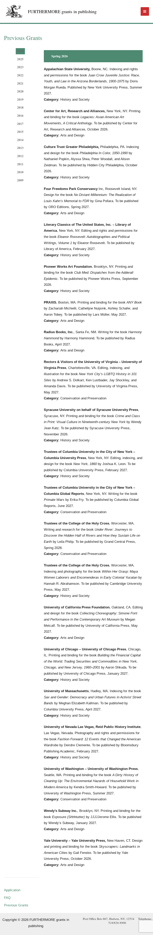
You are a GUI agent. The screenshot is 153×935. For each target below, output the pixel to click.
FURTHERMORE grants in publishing (62, 11)
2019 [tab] (20, 99)
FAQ (7, 898)
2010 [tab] (20, 172)
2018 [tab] (20, 107)
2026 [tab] (20, 51)
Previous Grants (16, 905)
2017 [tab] (20, 124)
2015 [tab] (20, 131)
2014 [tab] (20, 140)
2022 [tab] (20, 75)
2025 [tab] (20, 59)
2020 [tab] (20, 91)
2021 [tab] (20, 83)
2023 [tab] (20, 67)
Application (12, 890)
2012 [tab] (20, 156)
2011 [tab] (20, 164)
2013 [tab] (20, 148)
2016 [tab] (20, 115)
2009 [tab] (20, 180)
